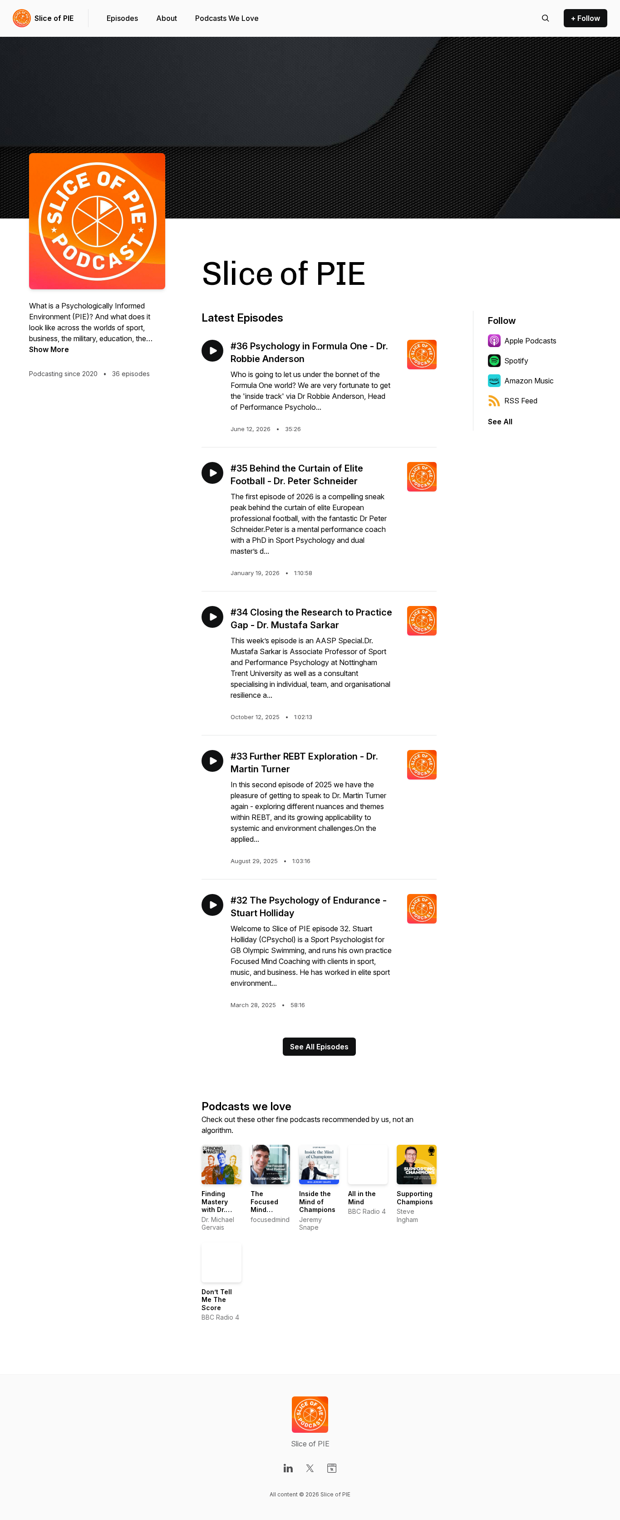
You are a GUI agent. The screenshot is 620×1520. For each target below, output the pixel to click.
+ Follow (585, 18)
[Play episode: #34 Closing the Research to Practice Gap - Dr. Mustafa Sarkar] (212, 617)
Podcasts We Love (227, 18)
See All (500, 421)
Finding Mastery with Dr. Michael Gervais (215, 1209)
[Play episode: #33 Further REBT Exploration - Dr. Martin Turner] (212, 761)
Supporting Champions (415, 1198)
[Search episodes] (545, 18)
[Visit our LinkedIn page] (288, 1468)
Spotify (516, 360)
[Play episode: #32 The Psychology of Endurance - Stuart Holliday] (212, 905)
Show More (49, 349)
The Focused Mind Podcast (264, 1206)
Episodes (122, 18)
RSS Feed (520, 400)
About (166, 18)
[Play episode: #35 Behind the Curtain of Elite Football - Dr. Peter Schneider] (212, 473)
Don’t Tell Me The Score (217, 1299)
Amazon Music (529, 380)
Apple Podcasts (530, 340)
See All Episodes (319, 1046)
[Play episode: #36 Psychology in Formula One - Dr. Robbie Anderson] (212, 351)
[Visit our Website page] (331, 1468)
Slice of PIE (54, 18)
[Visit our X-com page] (310, 1468)
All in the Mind (362, 1198)
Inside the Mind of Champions (317, 1201)
